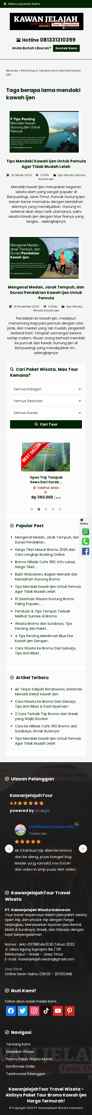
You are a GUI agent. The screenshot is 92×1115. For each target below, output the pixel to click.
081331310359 (58, 39)
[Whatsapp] (85, 531)
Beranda (12, 70)
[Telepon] (85, 541)
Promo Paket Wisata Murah (29, 1059)
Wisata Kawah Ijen (46, 310)
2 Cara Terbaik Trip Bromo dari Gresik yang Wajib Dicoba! (46, 716)
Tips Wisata (66, 175)
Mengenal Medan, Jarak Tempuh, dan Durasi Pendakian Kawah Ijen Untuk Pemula (46, 293)
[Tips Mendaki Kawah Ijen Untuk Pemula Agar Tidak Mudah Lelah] (46, 132)
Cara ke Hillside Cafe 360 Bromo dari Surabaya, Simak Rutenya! (46, 729)
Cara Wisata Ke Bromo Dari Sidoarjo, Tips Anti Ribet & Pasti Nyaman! (45, 704)
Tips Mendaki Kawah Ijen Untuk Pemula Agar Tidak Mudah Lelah (46, 164)
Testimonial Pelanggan (25, 1073)
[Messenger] (85, 551)
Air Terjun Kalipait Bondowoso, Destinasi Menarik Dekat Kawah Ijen (48, 692)
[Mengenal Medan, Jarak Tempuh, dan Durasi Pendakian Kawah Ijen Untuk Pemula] (46, 258)
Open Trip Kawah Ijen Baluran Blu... (46, 480)
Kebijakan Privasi (20, 1051)
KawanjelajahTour (31, 795)
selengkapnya (54, 221)
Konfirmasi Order (20, 1066)
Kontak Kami (66, 48)
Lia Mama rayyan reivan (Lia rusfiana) (53, 826)
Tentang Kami (18, 1044)
